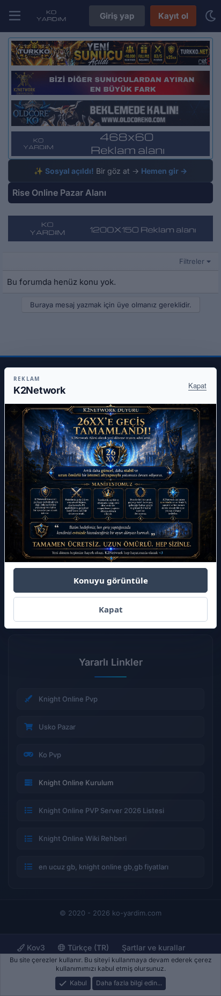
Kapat (197, 385)
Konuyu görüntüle (110, 580)
